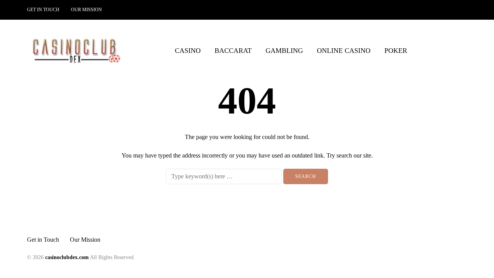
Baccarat (233, 50)
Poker (395, 50)
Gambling (284, 50)
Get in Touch (43, 9)
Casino (188, 50)
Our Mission (86, 9)
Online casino (343, 50)
